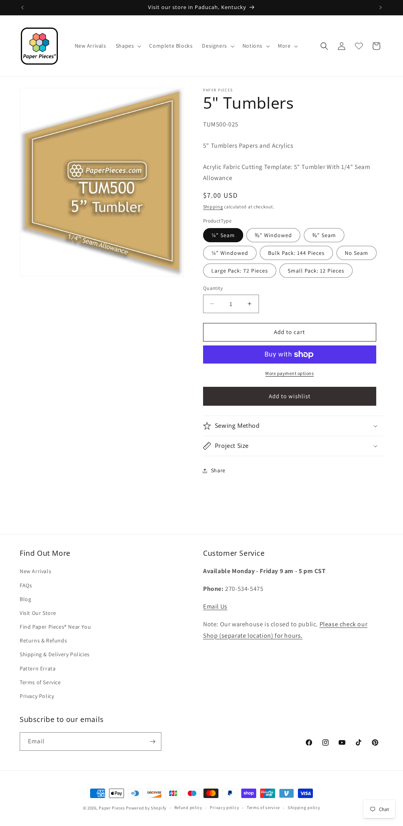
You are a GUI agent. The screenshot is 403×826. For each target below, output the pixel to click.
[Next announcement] (380, 7)
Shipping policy (304, 807)
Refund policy (188, 807)
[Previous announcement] (22, 7)
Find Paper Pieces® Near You (55, 626)
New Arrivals (35, 571)
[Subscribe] (152, 741)
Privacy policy (224, 807)
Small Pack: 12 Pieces (316, 270)
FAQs (26, 585)
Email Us (215, 606)
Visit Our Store (38, 612)
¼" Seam (223, 235)
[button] (128, 45)
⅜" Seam (324, 235)
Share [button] (218, 470)
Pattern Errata (37, 668)
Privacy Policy (37, 696)
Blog (25, 599)
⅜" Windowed (273, 235)
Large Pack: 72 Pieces (239, 270)
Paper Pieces (112, 808)
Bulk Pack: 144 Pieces (296, 252)
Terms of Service (40, 682)
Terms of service (263, 807)
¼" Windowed (229, 252)
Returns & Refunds (43, 640)
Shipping (213, 207)
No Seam (356, 252)
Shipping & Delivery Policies (55, 654)
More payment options (289, 373)
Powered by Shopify (146, 808)
